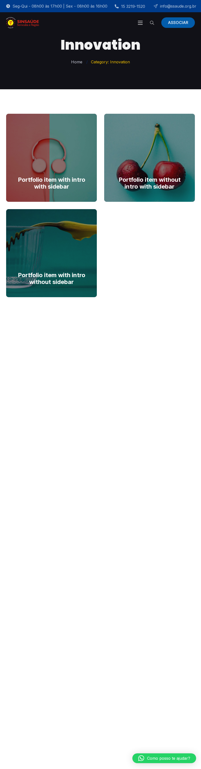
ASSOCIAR (178, 22)
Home (76, 61)
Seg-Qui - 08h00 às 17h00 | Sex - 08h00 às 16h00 (60, 6)
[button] (164, 758)
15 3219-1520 (133, 6)
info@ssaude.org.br (178, 6)
